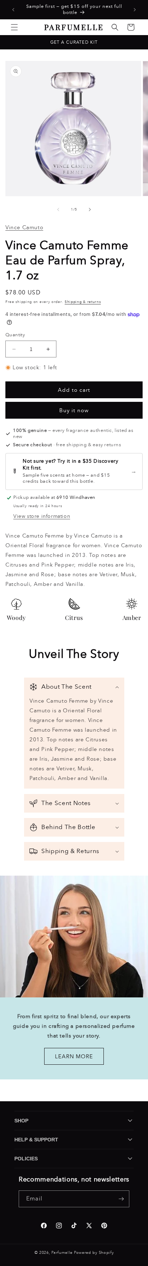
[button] (14, 27)
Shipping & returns (83, 302)
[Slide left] (58, 209)
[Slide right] (90, 209)
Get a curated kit (74, 42)
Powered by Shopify (94, 1252)
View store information (41, 516)
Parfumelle (62, 1252)
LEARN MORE (74, 1056)
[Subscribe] (121, 1198)
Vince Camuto (24, 227)
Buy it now (74, 410)
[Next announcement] (135, 10)
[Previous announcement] (13, 10)
